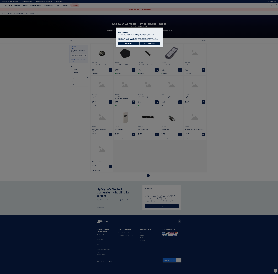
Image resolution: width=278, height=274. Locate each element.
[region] (139, 37)
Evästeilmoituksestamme (140, 39)
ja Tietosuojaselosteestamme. (152, 39)
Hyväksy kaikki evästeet (149, 43)
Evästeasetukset (128, 43)
